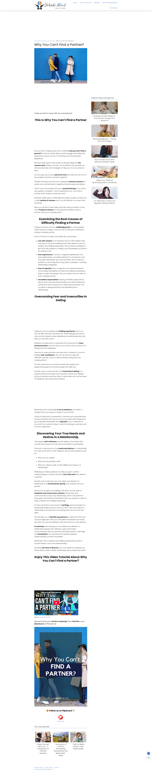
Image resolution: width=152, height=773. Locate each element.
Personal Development (110, 3)
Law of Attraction (85, 3)
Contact (56, 767)
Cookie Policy (48, 767)
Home (75, 3)
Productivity (114, 8)
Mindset (96, 3)
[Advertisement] (76, 25)
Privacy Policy (38, 767)
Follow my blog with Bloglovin (43, 769)
